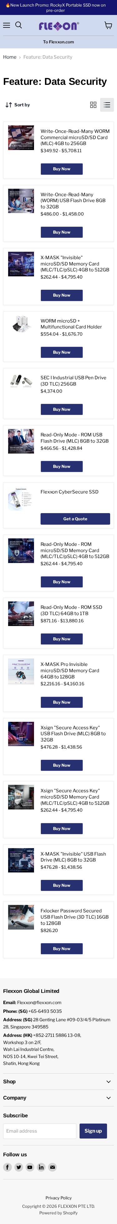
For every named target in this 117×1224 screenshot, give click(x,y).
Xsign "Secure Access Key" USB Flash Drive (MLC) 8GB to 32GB (73, 734)
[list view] (107, 105)
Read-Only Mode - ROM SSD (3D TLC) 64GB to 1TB (71, 610)
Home (10, 57)
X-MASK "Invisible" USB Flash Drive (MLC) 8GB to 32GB (73, 857)
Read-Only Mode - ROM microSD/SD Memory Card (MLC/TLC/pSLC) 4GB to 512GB (75, 550)
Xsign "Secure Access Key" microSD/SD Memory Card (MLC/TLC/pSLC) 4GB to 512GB (75, 797)
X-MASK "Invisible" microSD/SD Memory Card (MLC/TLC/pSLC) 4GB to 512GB (75, 264)
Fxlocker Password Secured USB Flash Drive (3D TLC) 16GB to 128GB (75, 917)
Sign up (93, 1131)
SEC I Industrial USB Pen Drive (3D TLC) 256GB (73, 381)
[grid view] (93, 105)
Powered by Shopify (58, 1212)
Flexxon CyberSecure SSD (70, 492)
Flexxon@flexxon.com (39, 1002)
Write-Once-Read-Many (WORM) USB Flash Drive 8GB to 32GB (73, 201)
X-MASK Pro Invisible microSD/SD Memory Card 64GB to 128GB (70, 670)
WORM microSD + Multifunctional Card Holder (71, 324)
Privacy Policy (59, 1197)
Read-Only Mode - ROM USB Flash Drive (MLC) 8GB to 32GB (75, 438)
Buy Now (62, 168)
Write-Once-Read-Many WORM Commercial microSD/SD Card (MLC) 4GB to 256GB (75, 137)
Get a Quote (75, 518)
